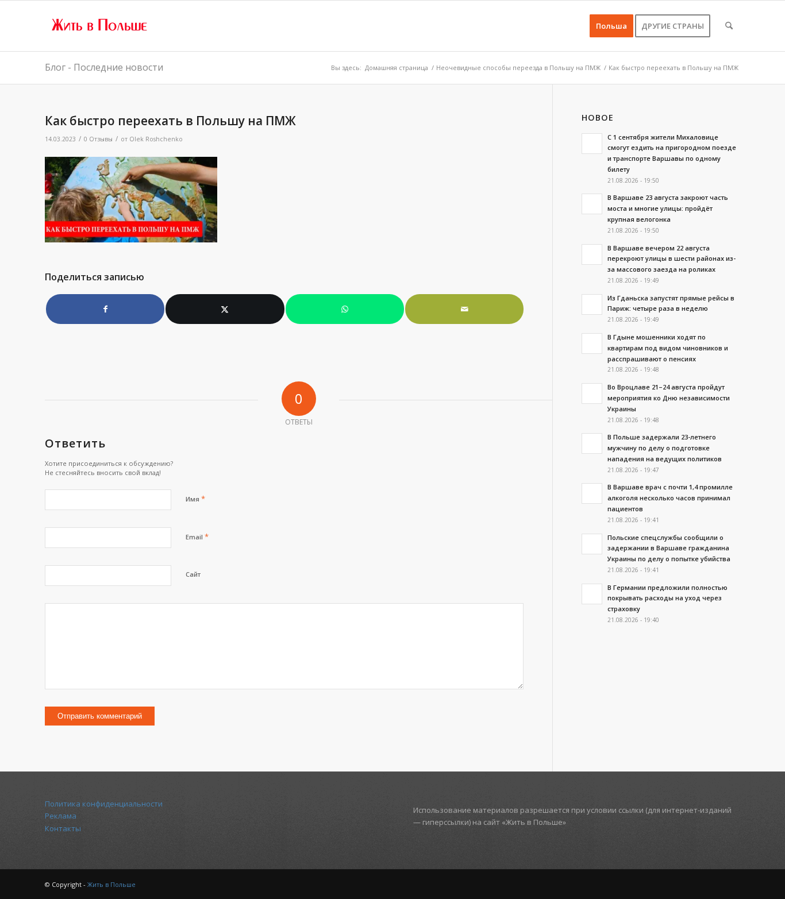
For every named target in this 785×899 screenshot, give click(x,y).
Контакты (63, 828)
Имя (195, 498)
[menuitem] (611, 26)
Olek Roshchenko (156, 139)
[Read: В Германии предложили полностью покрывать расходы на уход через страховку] (592, 594)
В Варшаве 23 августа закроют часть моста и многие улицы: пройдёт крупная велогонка (667, 208)
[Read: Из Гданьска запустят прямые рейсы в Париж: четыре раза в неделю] (592, 304)
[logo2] (100, 26)
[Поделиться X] (225, 309)
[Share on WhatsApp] (345, 309)
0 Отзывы (98, 139)
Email (197, 536)
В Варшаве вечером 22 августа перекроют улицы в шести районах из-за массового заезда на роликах (671, 259)
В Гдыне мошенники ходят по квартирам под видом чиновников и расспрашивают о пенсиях (667, 348)
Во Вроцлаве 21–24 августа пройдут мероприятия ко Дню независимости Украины (668, 398)
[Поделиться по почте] (464, 309)
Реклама (60, 816)
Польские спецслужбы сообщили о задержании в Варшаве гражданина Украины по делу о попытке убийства (668, 548)
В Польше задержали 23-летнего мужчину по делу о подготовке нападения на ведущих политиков (664, 448)
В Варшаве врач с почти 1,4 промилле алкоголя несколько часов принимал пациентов (670, 498)
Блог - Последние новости (104, 67)
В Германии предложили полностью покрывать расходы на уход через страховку (667, 598)
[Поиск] (729, 26)
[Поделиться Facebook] (105, 309)
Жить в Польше (111, 884)
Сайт (193, 574)
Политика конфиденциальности (104, 803)
